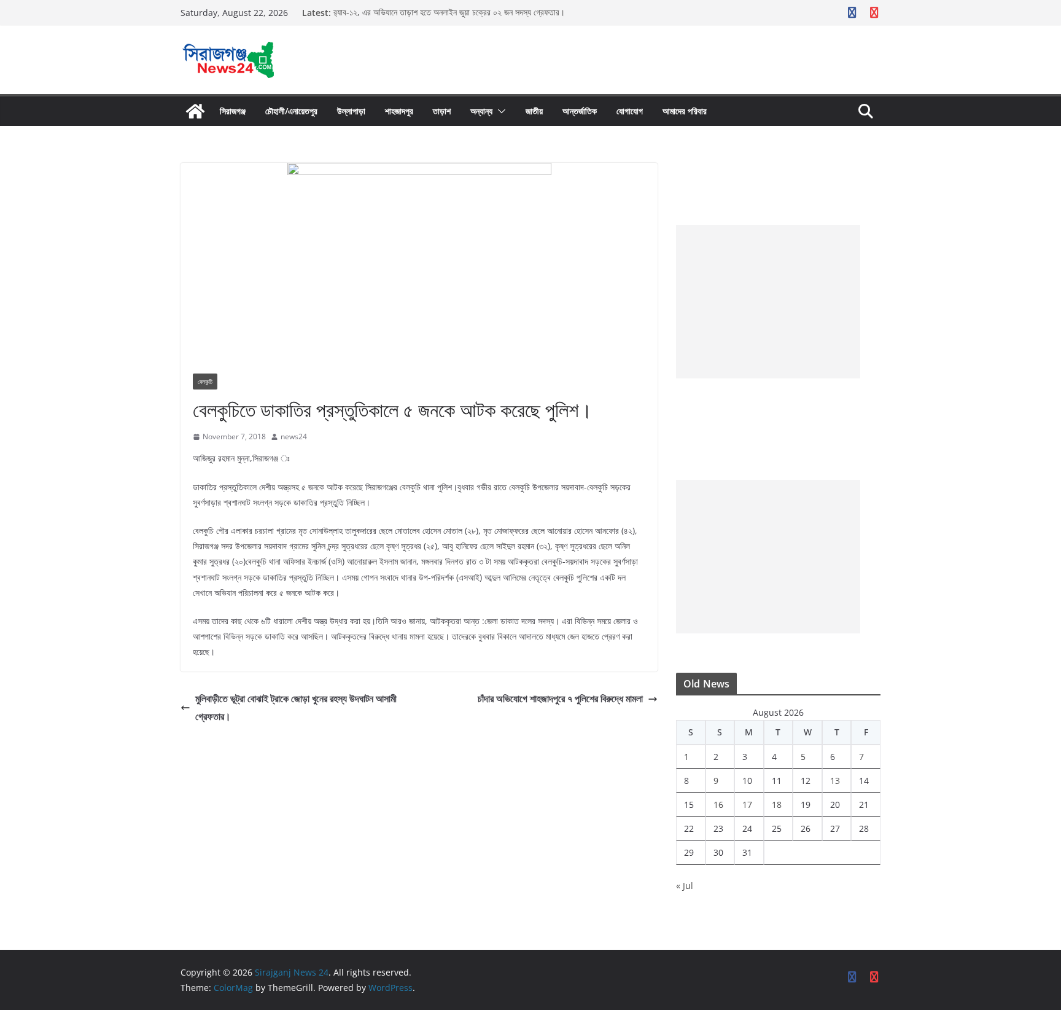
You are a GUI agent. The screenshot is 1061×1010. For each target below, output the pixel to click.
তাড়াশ (442, 111)
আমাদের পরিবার (685, 111)
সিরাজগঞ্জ (233, 111)
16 (718, 804)
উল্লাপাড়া (351, 111)
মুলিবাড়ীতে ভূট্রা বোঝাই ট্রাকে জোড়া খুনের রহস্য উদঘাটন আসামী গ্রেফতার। (296, 707)
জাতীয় (534, 111)
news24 (294, 436)
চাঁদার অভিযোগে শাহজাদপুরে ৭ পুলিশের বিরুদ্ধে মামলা (560, 698)
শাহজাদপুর (399, 111)
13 (835, 780)
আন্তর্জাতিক (579, 111)
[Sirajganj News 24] (195, 111)
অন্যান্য (481, 111)
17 (747, 804)
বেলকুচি (205, 381)
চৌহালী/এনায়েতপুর (291, 111)
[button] (499, 111)
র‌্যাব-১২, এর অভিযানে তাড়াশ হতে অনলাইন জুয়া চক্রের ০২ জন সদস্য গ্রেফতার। (449, 12)
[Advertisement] (768, 301)
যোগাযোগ (629, 111)
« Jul (684, 885)
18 (777, 804)
